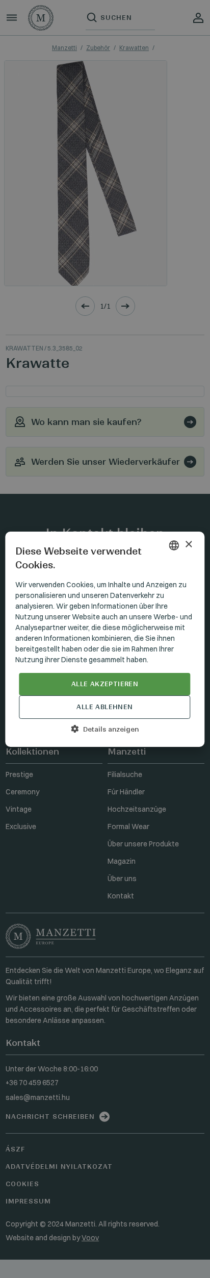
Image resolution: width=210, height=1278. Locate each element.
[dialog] (105, 639)
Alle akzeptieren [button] (104, 684)
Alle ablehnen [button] (104, 707)
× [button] (188, 544)
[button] (104, 729)
